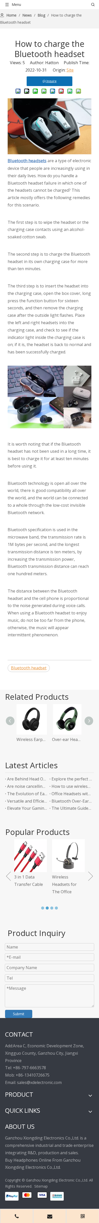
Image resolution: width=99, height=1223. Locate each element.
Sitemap (41, 1186)
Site (70, 70)
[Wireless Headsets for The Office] (68, 855)
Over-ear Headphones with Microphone (67, 739)
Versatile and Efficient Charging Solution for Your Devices (27, 801)
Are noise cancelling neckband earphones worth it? (27, 786)
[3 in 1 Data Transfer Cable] (30, 855)
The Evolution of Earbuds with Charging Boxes (27, 793)
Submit (18, 1013)
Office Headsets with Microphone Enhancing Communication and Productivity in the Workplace (72, 793)
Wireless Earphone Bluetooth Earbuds (31, 739)
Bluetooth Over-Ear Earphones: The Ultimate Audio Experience (72, 801)
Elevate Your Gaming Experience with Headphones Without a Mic (27, 808)
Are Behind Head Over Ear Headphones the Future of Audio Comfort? (27, 779)
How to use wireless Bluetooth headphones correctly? (72, 786)
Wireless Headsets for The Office (64, 884)
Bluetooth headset (28, 668)
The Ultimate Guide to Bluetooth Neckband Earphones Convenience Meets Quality (72, 808)
